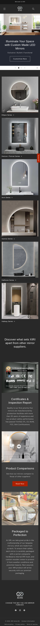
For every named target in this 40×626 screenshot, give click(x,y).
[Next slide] (25, 68)
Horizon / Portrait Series (11, 156)
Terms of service (32, 624)
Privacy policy (20, 624)
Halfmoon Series (8, 280)
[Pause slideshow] (38, 68)
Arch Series (6, 197)
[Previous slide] (15, 68)
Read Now (20, 484)
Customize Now (20, 59)
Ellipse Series (7, 115)
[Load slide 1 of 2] (18, 68)
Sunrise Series (7, 239)
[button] (4, 8)
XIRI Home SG (15, 621)
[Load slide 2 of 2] (21, 68)
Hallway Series (7, 321)
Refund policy (9, 624)
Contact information (28, 621)
